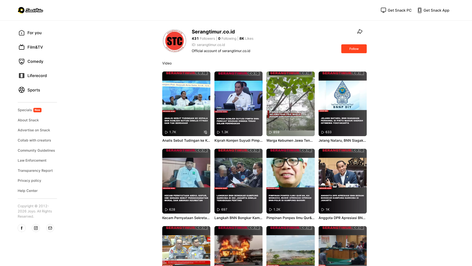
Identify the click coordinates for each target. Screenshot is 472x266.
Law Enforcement (32, 160)
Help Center (28, 191)
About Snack (28, 120)
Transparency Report (35, 170)
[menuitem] (39, 33)
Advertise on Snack (34, 130)
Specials (29, 110)
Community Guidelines (36, 150)
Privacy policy (29, 180)
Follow (354, 49)
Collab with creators (34, 140)
